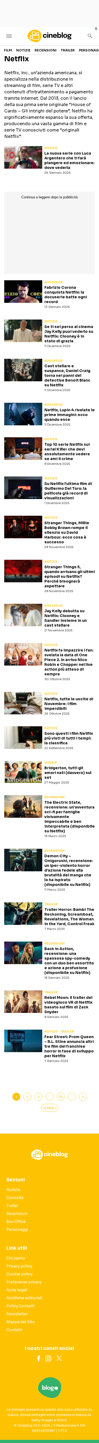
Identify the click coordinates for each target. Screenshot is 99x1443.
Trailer (68, 50)
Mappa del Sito (20, 1321)
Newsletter (17, 1313)
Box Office (53, 282)
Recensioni (45, 50)
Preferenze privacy (24, 1282)
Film (8, 50)
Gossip (50, 762)
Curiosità (14, 1197)
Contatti (14, 1329)
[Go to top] (88, 1425)
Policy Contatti (20, 1306)
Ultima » (49, 1108)
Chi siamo (15, 1258)
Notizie (23, 50)
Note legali (16, 1290)
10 (61, 1097)
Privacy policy (19, 1266)
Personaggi (17, 1229)
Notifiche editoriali (24, 1298)
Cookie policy (19, 1274)
